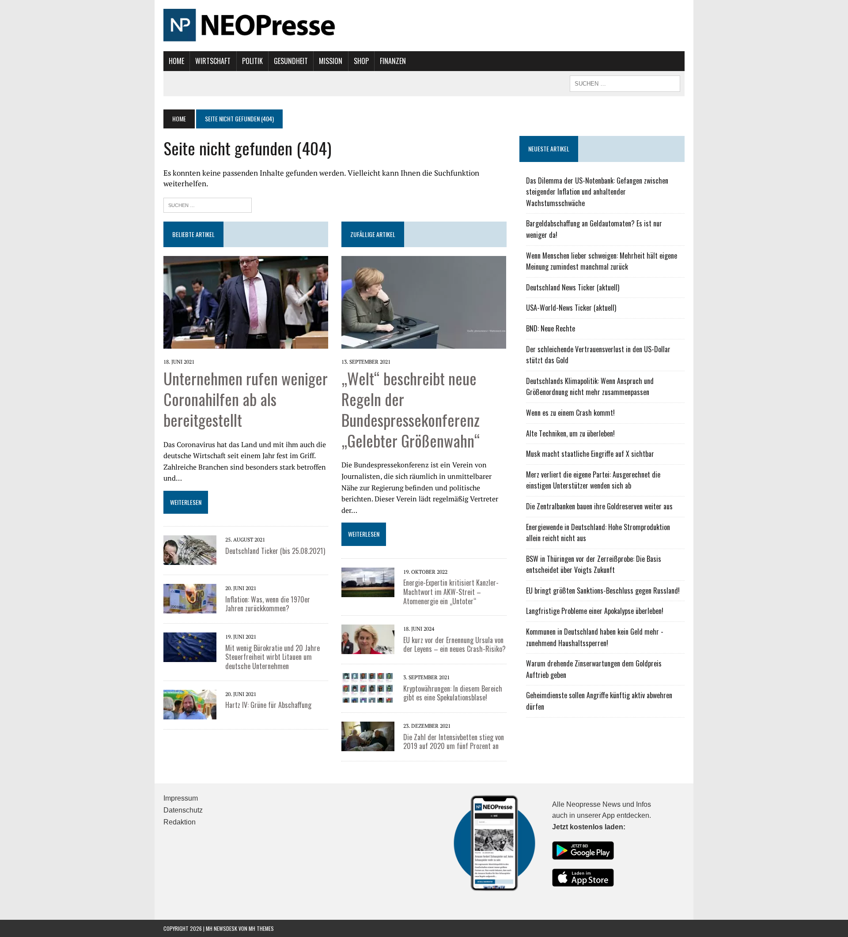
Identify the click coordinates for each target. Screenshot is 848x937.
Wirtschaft (213, 61)
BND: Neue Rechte (550, 328)
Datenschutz (183, 810)
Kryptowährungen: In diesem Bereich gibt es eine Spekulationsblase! (452, 693)
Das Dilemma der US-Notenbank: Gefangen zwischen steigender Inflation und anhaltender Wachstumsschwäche (597, 191)
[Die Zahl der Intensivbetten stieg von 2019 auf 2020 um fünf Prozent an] (367, 745)
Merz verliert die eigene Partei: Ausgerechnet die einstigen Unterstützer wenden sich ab (593, 480)
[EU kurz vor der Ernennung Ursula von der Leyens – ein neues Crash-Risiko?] (367, 648)
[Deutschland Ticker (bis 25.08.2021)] (189, 559)
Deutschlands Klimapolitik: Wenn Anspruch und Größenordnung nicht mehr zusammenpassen (590, 387)
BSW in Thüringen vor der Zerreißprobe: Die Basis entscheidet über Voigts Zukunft (593, 564)
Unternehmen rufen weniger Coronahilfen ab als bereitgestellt (245, 398)
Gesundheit (291, 61)
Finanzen (393, 61)
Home (176, 61)
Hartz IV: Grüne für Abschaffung (268, 705)
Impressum (180, 798)
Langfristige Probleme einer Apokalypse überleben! (594, 611)
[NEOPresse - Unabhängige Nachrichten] (424, 25)
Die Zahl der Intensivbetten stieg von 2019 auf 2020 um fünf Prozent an (453, 742)
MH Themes (261, 928)
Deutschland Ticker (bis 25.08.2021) (275, 551)
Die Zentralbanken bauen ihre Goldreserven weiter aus (599, 506)
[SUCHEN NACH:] (625, 82)
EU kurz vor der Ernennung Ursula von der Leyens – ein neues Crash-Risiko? (454, 645)
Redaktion (179, 822)
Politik (252, 61)
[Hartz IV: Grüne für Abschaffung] (189, 713)
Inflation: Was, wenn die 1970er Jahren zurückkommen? (267, 604)
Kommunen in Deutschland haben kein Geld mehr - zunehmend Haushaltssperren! (594, 637)
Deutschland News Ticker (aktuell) (572, 287)
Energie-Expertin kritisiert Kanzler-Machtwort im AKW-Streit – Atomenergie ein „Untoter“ (451, 591)
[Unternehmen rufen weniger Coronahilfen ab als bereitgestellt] (245, 342)
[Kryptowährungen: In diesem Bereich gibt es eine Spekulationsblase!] (367, 697)
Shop (361, 61)
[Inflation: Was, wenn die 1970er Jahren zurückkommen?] (189, 608)
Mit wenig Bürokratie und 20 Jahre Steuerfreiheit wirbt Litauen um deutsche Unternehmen (272, 657)
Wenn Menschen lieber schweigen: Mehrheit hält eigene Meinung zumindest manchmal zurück (601, 261)
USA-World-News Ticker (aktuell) (571, 307)
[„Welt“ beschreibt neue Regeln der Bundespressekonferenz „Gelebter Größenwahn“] (423, 342)
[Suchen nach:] (207, 204)
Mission (330, 61)
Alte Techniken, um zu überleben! (570, 433)
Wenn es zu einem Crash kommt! (570, 412)
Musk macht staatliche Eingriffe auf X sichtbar (590, 453)
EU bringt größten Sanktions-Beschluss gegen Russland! (603, 590)
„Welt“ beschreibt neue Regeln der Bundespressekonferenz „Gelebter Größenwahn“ (410, 409)
